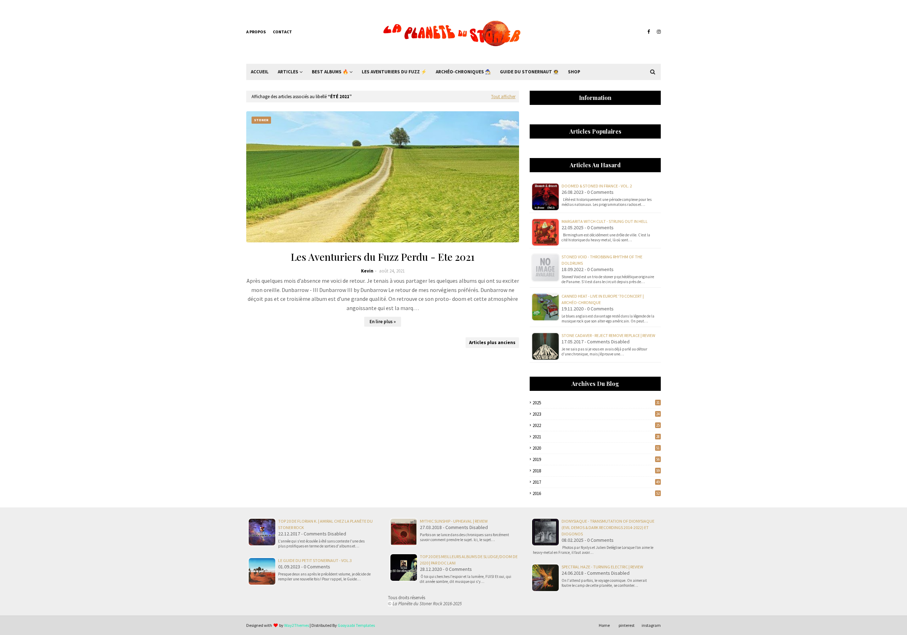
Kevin (367, 271)
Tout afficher (503, 97)
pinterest (627, 625)
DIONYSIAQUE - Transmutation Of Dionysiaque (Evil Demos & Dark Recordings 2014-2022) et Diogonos (608, 527)
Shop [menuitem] (574, 72)
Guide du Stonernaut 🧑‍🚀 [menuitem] (529, 72)
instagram (651, 625)
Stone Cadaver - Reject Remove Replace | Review (608, 335)
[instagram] (658, 32)
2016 (596, 493)
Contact (282, 31)
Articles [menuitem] (288, 72)
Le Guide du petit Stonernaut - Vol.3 (315, 560)
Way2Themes (296, 625)
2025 (596, 403)
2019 (596, 459)
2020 (596, 448)
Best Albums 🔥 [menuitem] (330, 72)
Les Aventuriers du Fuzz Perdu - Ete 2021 (382, 256)
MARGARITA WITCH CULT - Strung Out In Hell (605, 221)
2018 (596, 471)
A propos (256, 31)
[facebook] (649, 32)
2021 (596, 437)
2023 (596, 414)
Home (604, 625)
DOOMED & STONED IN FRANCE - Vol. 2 (597, 186)
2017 (596, 482)
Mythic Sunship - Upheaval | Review (454, 521)
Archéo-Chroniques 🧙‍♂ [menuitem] (463, 72)
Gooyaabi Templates (356, 625)
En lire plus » (383, 322)
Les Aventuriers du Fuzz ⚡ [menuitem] (394, 72)
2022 (596, 425)
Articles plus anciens (492, 342)
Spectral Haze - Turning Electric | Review (602, 566)
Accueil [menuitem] (260, 72)
